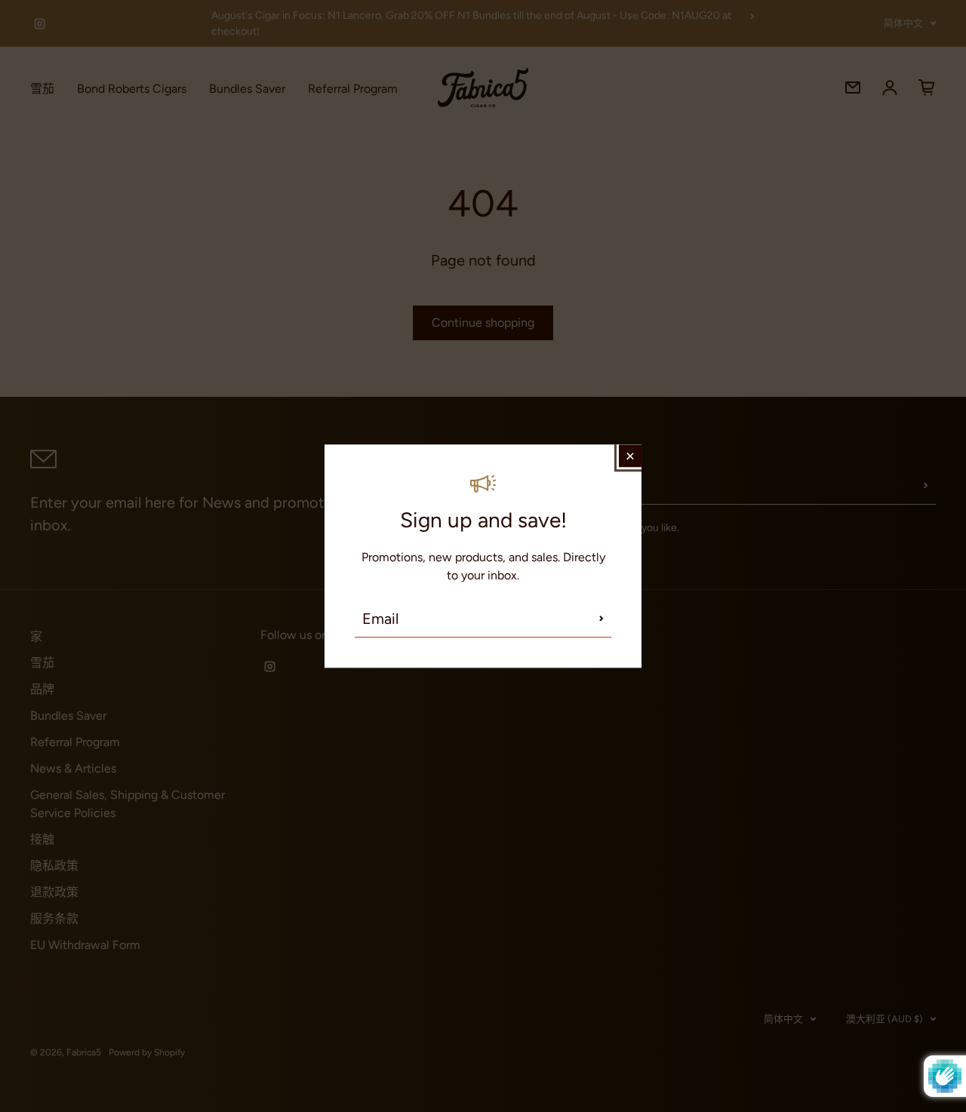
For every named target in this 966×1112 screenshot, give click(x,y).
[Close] (630, 455)
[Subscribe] (601, 618)
